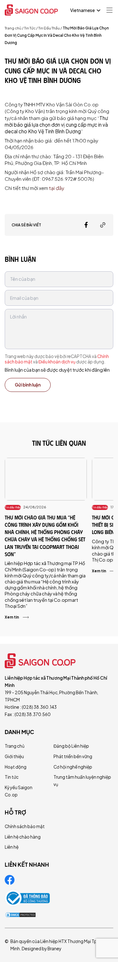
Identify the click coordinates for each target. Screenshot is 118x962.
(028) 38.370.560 (32, 714)
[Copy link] (102, 225)
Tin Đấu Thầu (49, 28)
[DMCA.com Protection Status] (20, 915)
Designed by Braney (41, 948)
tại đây (57, 188)
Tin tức (12, 777)
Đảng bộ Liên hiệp (71, 746)
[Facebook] (86, 225)
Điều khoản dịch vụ (57, 361)
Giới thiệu (14, 756)
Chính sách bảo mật (25, 826)
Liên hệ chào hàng (23, 836)
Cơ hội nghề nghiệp (72, 767)
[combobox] (85, 10)
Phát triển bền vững (72, 756)
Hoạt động (15, 767)
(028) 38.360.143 (39, 707)
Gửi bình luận (28, 384)
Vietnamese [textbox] (82, 10)
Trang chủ (13, 28)
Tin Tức (30, 28)
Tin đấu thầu (13, 507)
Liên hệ (12, 847)
